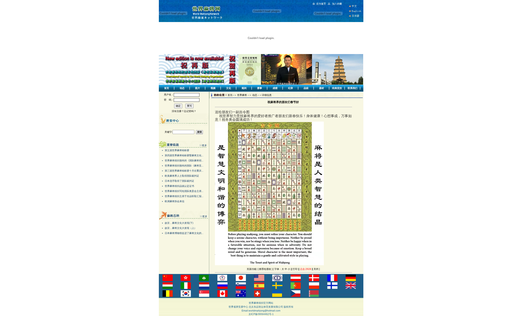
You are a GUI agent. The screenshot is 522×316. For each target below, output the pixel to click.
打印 (295, 269)
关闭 (316, 269)
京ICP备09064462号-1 (261, 314)
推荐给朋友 (265, 269)
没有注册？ (178, 111)
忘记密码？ (190, 111)
